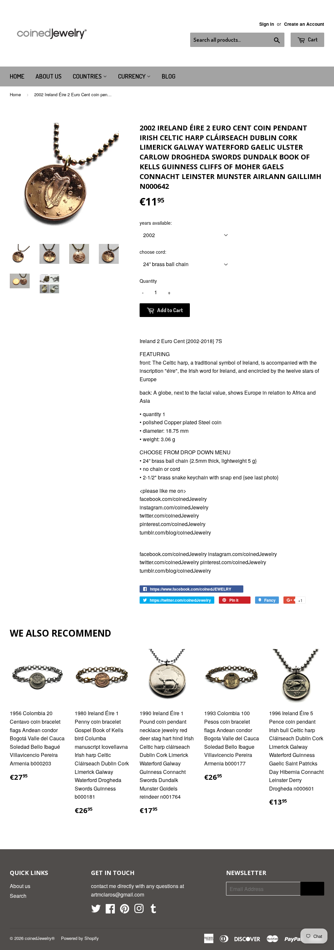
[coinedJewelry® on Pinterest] (124, 910)
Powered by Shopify (80, 938)
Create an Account (304, 24)
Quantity (148, 281)
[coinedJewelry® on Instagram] (139, 910)
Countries (88, 76)
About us (49, 76)
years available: (156, 222)
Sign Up (312, 889)
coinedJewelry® (40, 938)
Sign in (266, 24)
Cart (312, 39)
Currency (132, 76)
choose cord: (153, 252)
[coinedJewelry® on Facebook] (110, 910)
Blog (168, 76)
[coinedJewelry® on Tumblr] (153, 910)
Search (18, 895)
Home (17, 76)
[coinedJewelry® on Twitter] (96, 910)
